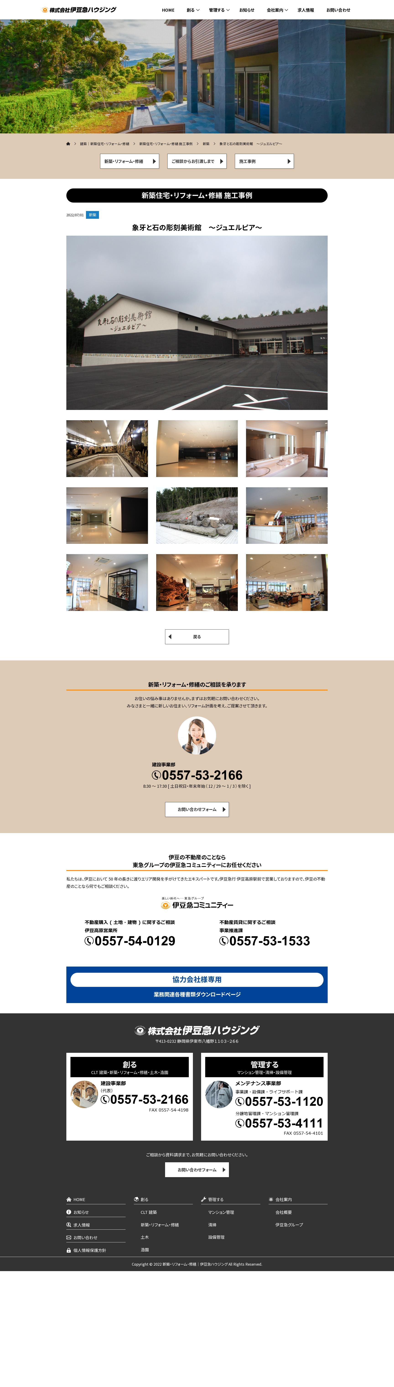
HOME (168, 10)
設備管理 (216, 1237)
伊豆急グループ (289, 1225)
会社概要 (283, 1212)
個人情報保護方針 (89, 1250)
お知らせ (246, 10)
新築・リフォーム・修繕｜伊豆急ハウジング (195, 1264)
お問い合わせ (338, 10)
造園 (145, 1249)
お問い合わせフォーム (197, 1170)
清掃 (212, 1225)
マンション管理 (221, 1212)
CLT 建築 (149, 1212)
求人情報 (306, 10)
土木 (145, 1237)
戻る (197, 636)
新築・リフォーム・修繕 (160, 1225)
